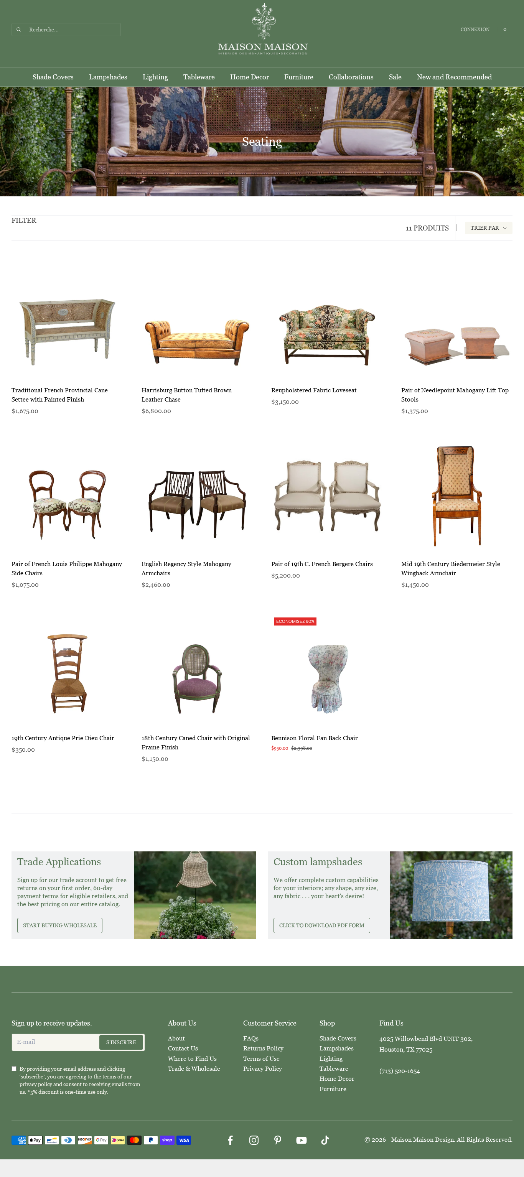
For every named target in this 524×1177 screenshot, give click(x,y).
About (176, 1038)
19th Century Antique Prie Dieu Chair (63, 738)
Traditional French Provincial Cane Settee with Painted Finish (60, 395)
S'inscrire (121, 1042)
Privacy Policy (262, 1068)
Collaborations (351, 77)
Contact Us (183, 1048)
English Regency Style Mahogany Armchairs (186, 568)
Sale (395, 77)
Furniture (298, 77)
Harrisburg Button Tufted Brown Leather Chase (187, 395)
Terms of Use (261, 1058)
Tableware (199, 77)
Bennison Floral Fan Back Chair (314, 738)
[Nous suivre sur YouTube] (301, 1140)
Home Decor (249, 77)
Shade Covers (53, 77)
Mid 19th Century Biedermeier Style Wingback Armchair (450, 568)
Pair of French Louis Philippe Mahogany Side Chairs (67, 568)
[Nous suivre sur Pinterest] (277, 1140)
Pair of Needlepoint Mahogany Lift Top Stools (455, 395)
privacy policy (36, 1084)
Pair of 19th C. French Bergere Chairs (322, 564)
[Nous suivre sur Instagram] (254, 1140)
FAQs (251, 1038)
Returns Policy (263, 1048)
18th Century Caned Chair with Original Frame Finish (196, 742)
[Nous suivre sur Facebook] (230, 1140)
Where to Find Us (192, 1058)
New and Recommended (454, 77)
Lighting (155, 77)
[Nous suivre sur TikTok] (325, 1140)
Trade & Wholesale (194, 1068)
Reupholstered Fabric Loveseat (314, 390)
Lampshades (108, 77)
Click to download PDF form (321, 925)
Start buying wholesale (60, 925)
